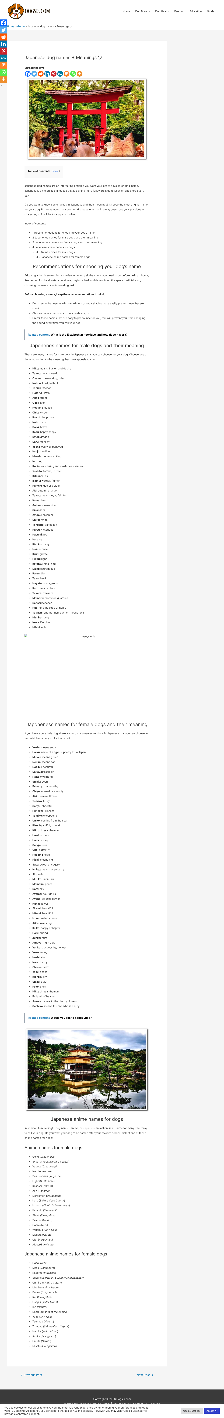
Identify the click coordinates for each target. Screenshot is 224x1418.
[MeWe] (60, 74)
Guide (210, 11)
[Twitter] (34, 74)
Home (126, 11)
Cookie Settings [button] (192, 1410)
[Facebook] (28, 74)
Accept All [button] (212, 1410)
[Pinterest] (54, 74)
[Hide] (1, 86)
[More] (79, 74)
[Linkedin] (47, 74)
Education (196, 11)
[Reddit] (41, 74)
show (55, 171)
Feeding (179, 11)
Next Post (145, 1375)
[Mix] (66, 74)
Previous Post (31, 1375)
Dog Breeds (142, 11)
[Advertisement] (197, 93)
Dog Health (162, 11)
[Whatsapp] (73, 74)
